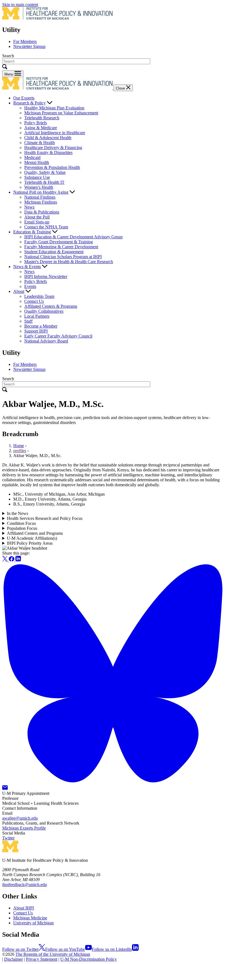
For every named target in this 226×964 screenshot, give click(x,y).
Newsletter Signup (29, 46)
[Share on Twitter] (5, 560)
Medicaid (32, 157)
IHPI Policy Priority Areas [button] (30, 543)
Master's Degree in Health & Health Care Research (68, 261)
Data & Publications (41, 212)
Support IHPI (36, 331)
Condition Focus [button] (21, 523)
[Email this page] (5, 788)
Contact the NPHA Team (46, 227)
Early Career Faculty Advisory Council (58, 336)
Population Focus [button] (22, 528)
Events (30, 286)
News (29, 207)
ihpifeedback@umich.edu (24, 884)
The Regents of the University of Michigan (52, 954)
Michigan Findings (40, 202)
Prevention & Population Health (52, 167)
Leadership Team (39, 296)
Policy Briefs (35, 122)
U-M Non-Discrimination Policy (88, 959)
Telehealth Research (41, 117)
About (18, 291)
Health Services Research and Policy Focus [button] (44, 518)
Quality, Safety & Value (45, 172)
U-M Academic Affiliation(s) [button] (32, 538)
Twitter (8, 838)
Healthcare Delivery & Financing (53, 147)
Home (18, 445)
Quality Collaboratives (43, 311)
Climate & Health (39, 142)
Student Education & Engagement (54, 251)
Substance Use (37, 177)
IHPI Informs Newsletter (45, 276)
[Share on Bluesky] (113, 782)
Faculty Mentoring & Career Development (61, 246)
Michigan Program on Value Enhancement (61, 112)
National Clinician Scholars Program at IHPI (63, 256)
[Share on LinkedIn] (18, 560)
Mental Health (36, 162)
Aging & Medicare (40, 127)
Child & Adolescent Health (47, 137)
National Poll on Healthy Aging (40, 192)
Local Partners (36, 316)
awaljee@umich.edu (20, 818)
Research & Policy (29, 103)
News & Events (27, 266)
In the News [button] (17, 513)
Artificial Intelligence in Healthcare (54, 132)
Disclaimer (13, 959)
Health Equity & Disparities (48, 152)
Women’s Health (38, 187)
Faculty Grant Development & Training (58, 241)
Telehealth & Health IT (44, 182)
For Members (25, 41)
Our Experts (23, 98)
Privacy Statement (41, 959)
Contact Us (34, 301)
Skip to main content (20, 4)
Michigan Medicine (30, 918)
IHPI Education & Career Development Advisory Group (73, 236)
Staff (28, 321)
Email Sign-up (36, 222)
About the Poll (37, 217)
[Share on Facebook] (12, 560)
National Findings (39, 197)
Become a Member (40, 326)
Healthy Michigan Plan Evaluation (54, 108)
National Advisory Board (46, 341)
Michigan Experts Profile (24, 828)
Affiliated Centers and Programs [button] (35, 533)
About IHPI (23, 908)
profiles (19, 450)
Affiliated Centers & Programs (50, 306)
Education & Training (32, 231)
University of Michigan (33, 922)
